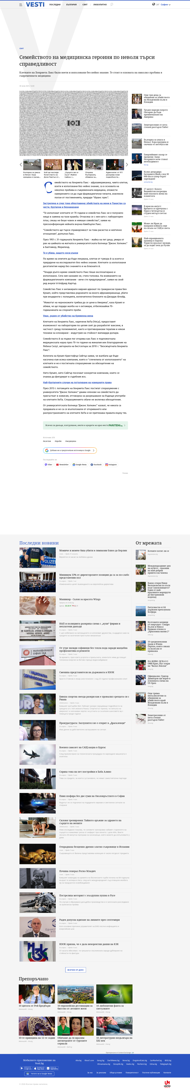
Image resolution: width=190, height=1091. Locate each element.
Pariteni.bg (142, 1064)
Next (126, 170)
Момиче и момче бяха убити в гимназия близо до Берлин (93, 550)
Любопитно (100, 4)
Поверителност (132, 1073)
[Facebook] (171, 1076)
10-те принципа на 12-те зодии (37, 1037)
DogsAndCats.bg (140, 1060)
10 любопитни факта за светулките (110, 1007)
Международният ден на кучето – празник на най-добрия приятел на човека (159, 569)
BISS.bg (168, 1060)
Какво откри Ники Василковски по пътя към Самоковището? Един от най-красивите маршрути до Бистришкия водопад (159, 590)
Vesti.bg (35, 4)
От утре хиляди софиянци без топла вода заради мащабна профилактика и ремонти (93, 649)
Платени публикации (151, 1073)
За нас (90, 1073)
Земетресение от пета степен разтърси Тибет (156, 126)
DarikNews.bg (113, 1060)
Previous (20, 170)
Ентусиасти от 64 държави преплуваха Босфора (159, 609)
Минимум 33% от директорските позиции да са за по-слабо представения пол (94, 576)
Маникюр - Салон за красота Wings (79, 599)
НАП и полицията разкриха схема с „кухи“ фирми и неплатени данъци (89, 625)
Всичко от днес (75, 970)
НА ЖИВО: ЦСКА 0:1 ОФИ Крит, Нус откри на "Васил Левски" (159, 663)
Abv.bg (78, 1060)
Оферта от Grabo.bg (66, 603)
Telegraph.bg (165, 1064)
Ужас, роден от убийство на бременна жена (68, 315)
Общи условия (116, 1073)
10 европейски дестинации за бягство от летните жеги (75, 1007)
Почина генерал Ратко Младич (77, 871)
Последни (54, 4)
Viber (50, 465)
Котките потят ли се (158, 551)
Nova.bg (126, 1060)
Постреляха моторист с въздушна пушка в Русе (87, 895)
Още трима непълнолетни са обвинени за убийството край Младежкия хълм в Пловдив (158, 699)
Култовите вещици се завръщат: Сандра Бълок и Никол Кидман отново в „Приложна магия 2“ (159, 627)
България (71, 4)
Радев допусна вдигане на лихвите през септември (89, 919)
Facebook (97, 465)
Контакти (167, 1073)
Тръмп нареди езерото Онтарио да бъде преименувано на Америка (156, 113)
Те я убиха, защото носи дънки (60, 252)
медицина (71, 441)
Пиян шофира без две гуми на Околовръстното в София (92, 796)
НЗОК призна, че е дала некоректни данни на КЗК (89, 944)
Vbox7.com (89, 1060)
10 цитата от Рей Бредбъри (34, 1005)
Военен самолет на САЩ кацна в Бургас (82, 747)
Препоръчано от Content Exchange (118, 1053)
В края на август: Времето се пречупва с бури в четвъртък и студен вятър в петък (156, 210)
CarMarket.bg (156, 1060)
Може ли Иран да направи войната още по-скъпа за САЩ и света (157, 226)
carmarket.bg (148, 182)
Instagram (112, 465)
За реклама (101, 1073)
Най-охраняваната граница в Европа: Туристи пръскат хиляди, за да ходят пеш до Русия (157, 242)
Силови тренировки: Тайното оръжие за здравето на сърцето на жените (90, 822)
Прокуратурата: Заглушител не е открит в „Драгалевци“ (92, 723)
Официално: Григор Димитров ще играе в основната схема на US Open (159, 680)
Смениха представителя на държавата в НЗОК (86, 672)
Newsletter (64, 465)
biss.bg (146, 165)
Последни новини (39, 543)
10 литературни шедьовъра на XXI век (114, 1039)
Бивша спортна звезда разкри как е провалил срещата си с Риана (94, 698)
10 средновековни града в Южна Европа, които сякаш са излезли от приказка (159, 646)
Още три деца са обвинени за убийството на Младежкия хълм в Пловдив (157, 98)
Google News (81, 465)
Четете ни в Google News (41, 1074)
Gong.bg (100, 1060)
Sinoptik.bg (118, 1064)
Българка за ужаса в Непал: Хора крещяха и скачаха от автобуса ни (156, 142)
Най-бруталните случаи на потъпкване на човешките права (77, 382)
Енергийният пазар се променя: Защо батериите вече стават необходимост (156, 158)
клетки (47, 441)
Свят (85, 4)
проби (59, 441)
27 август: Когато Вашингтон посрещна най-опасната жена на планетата (155, 192)
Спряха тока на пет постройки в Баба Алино (85, 771)
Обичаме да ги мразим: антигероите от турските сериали (72, 1040)
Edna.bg (153, 1064)
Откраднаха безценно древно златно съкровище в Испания (94, 846)
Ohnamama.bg (103, 1064)
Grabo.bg (130, 1064)
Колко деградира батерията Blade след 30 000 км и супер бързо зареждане (156, 175)
